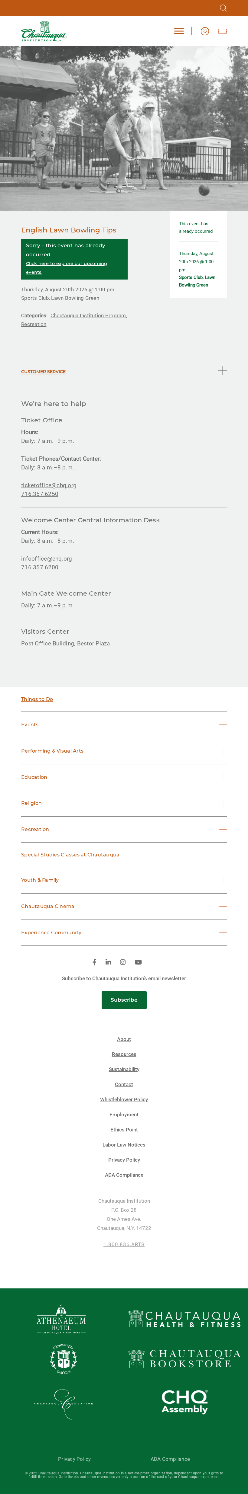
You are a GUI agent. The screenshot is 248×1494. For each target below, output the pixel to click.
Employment (124, 1115)
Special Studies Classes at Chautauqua (70, 855)
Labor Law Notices (124, 1145)
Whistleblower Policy (124, 1099)
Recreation (35, 829)
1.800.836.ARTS (124, 1244)
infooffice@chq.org (46, 558)
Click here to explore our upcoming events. (66, 268)
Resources (124, 1054)
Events (30, 725)
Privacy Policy (124, 1160)
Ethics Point (124, 1130)
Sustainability (124, 1069)
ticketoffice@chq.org (49, 485)
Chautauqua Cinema (47, 906)
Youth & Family (40, 880)
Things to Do (37, 699)
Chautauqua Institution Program (88, 315)
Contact (124, 1084)
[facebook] (94, 962)
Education (34, 777)
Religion (31, 803)
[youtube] (138, 962)
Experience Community (51, 933)
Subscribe (124, 1000)
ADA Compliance (124, 1175)
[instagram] (123, 962)
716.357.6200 (39, 567)
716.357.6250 (39, 494)
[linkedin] (108, 962)
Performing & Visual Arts (52, 751)
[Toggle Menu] (179, 31)
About (124, 1039)
